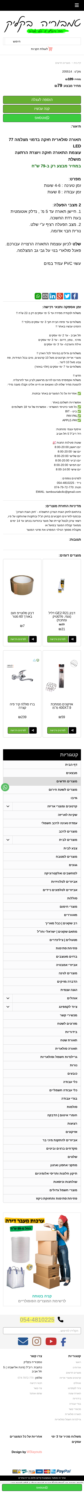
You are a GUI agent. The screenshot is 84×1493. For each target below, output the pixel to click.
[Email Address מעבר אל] (23, 1344)
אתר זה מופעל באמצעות (42, 1478)
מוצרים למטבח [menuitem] (66, 856)
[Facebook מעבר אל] (63, 1344)
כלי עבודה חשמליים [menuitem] (63, 1090)
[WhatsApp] (38, 296)
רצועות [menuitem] (72, 1123)
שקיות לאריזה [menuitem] (67, 814)
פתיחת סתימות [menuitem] (66, 948)
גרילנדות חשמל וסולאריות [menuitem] (58, 1057)
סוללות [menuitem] (72, 898)
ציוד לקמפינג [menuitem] (68, 1006)
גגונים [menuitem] (73, 865)
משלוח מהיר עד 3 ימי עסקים (66, 1439)
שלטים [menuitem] (72, 1156)
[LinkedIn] (52, 296)
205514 (67, 71)
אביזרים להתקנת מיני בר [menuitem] (60, 1140)
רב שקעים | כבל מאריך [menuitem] (61, 923)
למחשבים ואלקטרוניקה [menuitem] (60, 873)
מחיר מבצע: (72, 86)
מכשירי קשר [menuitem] (68, 1015)
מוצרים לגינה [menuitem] (68, 973)
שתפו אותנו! (36, 1393)
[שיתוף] (72, 639)
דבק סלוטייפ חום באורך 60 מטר (22, 614)
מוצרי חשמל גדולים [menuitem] (63, 1190)
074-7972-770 (26, 1377)
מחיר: (73, 79)
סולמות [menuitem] (72, 1107)
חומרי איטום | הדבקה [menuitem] (62, 1115)
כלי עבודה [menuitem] (70, 1082)
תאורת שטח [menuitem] (68, 1040)
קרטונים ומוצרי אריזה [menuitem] (62, 806)
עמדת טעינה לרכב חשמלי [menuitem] (59, 823)
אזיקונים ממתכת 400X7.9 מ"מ (62, 706)
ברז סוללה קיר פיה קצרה (22, 706)
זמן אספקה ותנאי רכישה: (61, 307)
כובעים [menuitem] (72, 1073)
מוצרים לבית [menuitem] (68, 839)
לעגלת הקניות (39, 49)
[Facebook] (74, 296)
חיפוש (16, 41)
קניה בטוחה (42, 1296)
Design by (27, 1452)
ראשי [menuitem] (78, 1362)
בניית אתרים (24, 1478)
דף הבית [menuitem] (71, 764)
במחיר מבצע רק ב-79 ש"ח (56, 166)
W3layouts (34, 1452)
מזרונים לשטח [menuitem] (67, 1023)
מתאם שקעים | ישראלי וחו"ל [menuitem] (57, 931)
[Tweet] (67, 296)
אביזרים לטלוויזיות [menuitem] (64, 881)
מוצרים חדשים (62, 63)
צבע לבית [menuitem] (70, 848)
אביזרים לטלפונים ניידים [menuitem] (60, 890)
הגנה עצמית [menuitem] (69, 990)
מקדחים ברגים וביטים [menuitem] (61, 1148)
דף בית (77, 63)
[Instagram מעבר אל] (36, 1344)
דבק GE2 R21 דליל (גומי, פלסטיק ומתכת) (62, 616)
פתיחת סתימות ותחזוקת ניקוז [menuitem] (56, 1198)
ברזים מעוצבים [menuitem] (66, 956)
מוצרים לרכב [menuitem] (68, 831)
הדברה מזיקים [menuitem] (67, 981)
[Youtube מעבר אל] (51, 1344)
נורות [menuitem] (73, 1065)
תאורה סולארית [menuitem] (66, 1048)
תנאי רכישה (36, 1383)
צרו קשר (36, 1356)
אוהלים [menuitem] (72, 998)
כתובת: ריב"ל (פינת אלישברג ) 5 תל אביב (22, 1369)
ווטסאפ (40, 118)
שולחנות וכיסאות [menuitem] (65, 1181)
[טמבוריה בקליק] (42, 24)
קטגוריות (69, 754)
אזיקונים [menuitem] (71, 1132)
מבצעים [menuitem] (71, 773)
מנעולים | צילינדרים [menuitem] (63, 940)
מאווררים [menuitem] (70, 915)
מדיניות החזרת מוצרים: (63, 506)
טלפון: (38, 1377)
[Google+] (60, 296)
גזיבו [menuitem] (74, 798)
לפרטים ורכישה (57, 639)
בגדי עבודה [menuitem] (69, 1098)
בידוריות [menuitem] (71, 1032)
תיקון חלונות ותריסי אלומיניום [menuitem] (56, 1173)
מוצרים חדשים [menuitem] (66, 781)
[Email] (45, 296)
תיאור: (76, 126)
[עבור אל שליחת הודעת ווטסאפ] (5, 787)
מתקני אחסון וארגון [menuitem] (63, 1165)
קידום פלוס (35, 1478)
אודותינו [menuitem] (77, 1367)
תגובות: (75, 539)
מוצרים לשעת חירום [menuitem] (63, 789)
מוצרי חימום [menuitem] (68, 906)
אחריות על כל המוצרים (26, 1436)
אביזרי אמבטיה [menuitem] (66, 965)
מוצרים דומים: (70, 555)
